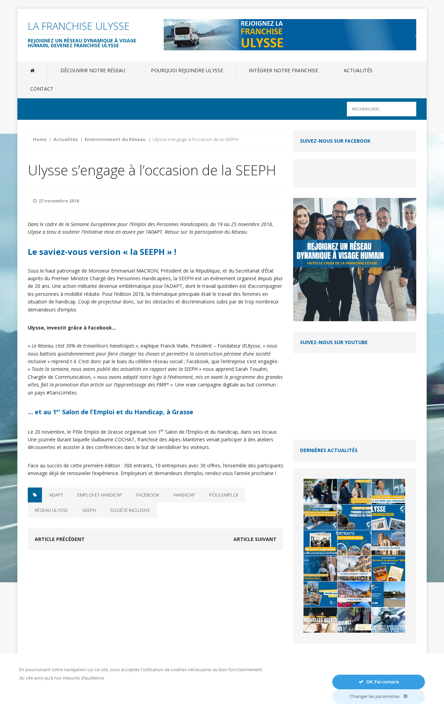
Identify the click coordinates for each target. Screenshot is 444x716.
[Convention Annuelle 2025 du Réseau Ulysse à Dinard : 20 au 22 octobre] (388, 594)
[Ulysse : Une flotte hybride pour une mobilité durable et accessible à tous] (388, 620)
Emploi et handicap (99, 495)
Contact (41, 88)
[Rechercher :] (381, 108)
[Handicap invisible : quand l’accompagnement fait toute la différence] (354, 491)
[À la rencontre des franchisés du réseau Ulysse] (354, 543)
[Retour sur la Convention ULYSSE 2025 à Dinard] (320, 594)
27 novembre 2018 (59, 201)
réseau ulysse (51, 510)
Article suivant (254, 539)
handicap (184, 495)
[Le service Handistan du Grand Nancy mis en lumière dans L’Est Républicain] (388, 517)
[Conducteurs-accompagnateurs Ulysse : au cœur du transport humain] (320, 517)
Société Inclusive (130, 510)
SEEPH (89, 510)
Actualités (358, 70)
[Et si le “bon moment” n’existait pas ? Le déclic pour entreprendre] (388, 491)
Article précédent (60, 539)
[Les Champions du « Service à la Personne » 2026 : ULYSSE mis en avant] (388, 568)
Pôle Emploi (223, 495)
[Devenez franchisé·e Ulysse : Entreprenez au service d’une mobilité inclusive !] (354, 620)
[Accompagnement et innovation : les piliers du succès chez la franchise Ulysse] (320, 568)
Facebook (147, 495)
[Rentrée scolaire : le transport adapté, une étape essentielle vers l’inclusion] (320, 491)
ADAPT (56, 495)
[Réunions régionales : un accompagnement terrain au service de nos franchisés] (320, 543)
